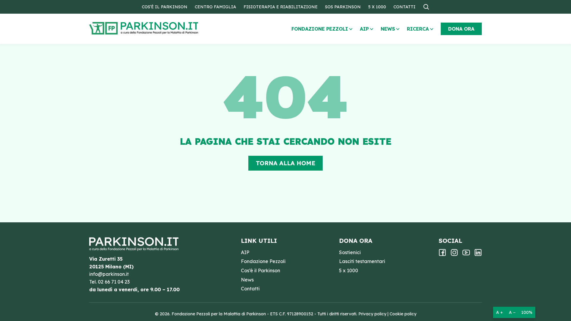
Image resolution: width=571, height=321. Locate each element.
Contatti (404, 7)
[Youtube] (466, 254)
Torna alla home (285, 163)
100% (526, 312)
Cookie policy (403, 314)
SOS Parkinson (343, 7)
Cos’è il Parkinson (164, 7)
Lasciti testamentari (362, 261)
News (388, 29)
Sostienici (350, 252)
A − (512, 312)
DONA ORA (461, 29)
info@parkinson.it (109, 274)
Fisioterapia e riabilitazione (281, 7)
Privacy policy (372, 314)
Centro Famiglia (215, 7)
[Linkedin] (478, 254)
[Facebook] (442, 254)
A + (499, 312)
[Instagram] (454, 254)
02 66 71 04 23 (114, 282)
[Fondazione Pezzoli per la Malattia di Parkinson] (161, 28)
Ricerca (418, 29)
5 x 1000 (377, 7)
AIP (364, 29)
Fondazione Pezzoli (319, 29)
